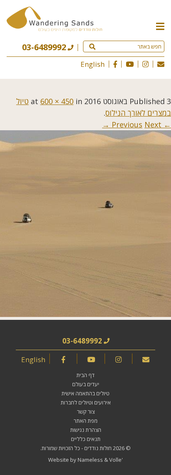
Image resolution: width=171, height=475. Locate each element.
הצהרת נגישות (85, 430)
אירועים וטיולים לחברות (86, 402)
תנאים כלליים (85, 439)
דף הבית (85, 375)
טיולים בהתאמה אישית (85, 393)
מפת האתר (85, 420)
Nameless (90, 459)
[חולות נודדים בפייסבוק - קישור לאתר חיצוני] (115, 64)
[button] (160, 26)
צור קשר (86, 411)
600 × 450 (56, 101)
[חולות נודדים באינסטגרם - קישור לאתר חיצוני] (145, 64)
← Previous (141, 124)
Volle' (116, 459)
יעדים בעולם (85, 384)
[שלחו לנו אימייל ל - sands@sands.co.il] (160, 64)
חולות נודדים (98, 448)
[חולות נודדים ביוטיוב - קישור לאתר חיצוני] (130, 64)
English (93, 64)
